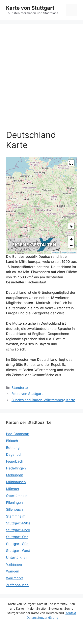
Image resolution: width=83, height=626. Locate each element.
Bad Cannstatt (17, 434)
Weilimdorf (14, 578)
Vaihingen (14, 564)
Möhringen (14, 475)
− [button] (71, 245)
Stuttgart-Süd (17, 544)
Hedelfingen (16, 468)
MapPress (55, 252)
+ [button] (71, 239)
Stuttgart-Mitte (18, 523)
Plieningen (14, 503)
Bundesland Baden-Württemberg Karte (43, 400)
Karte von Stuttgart (30, 8)
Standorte (19, 388)
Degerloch (14, 454)
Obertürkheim (17, 496)
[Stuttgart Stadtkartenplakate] (34, 249)
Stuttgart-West (18, 551)
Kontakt (70, 613)
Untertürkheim (17, 558)
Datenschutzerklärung (42, 618)
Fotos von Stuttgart (27, 394)
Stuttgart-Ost (17, 537)
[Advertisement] (41, 72)
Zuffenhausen (17, 585)
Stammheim (15, 516)
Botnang (13, 448)
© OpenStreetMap (68, 252)
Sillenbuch (14, 509)
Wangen (12, 571)
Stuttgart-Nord (18, 530)
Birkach (12, 441)
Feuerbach (14, 461)
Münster (12, 489)
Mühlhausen (16, 482)
